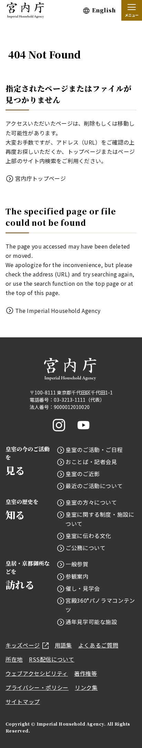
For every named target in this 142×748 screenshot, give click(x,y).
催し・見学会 (82, 588)
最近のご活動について (94, 486)
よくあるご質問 (98, 645)
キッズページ (23, 645)
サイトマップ (23, 701)
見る (28, 461)
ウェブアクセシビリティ (37, 673)
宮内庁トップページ (40, 178)
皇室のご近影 (82, 474)
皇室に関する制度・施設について (99, 519)
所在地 (14, 659)
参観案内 (77, 576)
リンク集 (86, 687)
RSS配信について (51, 659)
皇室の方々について (91, 502)
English (104, 10)
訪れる (28, 575)
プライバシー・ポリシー (37, 687)
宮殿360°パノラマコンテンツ (100, 605)
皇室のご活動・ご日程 (94, 449)
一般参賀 (77, 564)
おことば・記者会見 (91, 461)
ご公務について (85, 548)
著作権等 (85, 673)
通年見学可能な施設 (91, 622)
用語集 (63, 645)
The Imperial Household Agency (57, 310)
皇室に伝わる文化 (88, 535)
